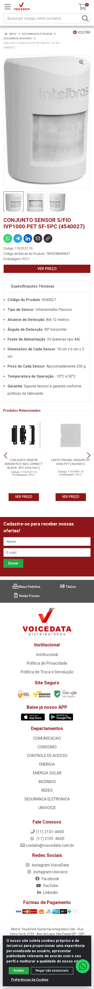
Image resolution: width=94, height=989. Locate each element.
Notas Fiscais (29, 596)
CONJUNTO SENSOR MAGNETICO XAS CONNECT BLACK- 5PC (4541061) (23, 463)
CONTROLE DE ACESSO (47, 755)
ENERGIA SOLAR (47, 773)
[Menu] (7, 7)
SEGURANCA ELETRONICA (47, 799)
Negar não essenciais (52, 970)
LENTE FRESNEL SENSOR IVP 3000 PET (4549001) (70, 462)
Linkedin (50, 892)
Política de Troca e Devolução (47, 672)
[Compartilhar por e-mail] (38, 238)
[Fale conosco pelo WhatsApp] (82, 966)
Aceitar (18, 970)
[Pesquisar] (85, 18)
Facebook (50, 879)
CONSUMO (47, 747)
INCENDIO (47, 781)
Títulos (70, 587)
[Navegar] (5, 455)
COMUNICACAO (47, 738)
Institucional (47, 654)
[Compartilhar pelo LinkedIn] (28, 238)
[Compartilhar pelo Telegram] (17, 238)
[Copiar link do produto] (48, 238)
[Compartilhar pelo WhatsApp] (7, 238)
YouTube (50, 885)
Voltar (83, 32)
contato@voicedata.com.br (50, 845)
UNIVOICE (47, 807)
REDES (47, 790)
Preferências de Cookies (29, 979)
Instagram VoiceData (50, 865)
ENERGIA (47, 764)
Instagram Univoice (50, 872)
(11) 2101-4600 (50, 838)
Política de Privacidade (47, 663)
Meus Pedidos (29, 587)
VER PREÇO (47, 269)
